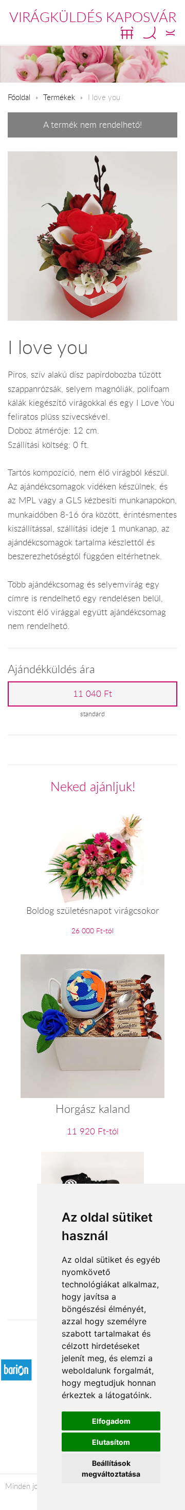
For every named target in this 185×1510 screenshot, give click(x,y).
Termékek (59, 97)
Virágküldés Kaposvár (92, 17)
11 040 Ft (92, 693)
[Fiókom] (170, 33)
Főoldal (19, 97)
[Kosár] (127, 33)
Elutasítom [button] (111, 1442)
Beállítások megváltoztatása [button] (111, 1468)
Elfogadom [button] (111, 1421)
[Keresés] (149, 33)
